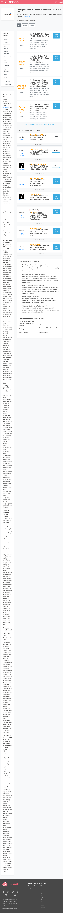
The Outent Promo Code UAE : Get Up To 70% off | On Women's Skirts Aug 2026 (39, 232)
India (41, 892)
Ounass (6, 42)
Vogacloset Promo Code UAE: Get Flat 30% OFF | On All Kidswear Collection (39, 198)
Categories (30, 888)
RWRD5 (55, 151)
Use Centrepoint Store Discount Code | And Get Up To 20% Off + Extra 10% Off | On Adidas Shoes (39, 83)
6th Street (6, 47)
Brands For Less (6, 52)
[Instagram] (8, 892)
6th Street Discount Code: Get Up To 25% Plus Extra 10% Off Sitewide (39, 152)
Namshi (6, 39)
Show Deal (56, 181)
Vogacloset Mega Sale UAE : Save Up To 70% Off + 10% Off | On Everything (39, 167)
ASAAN (55, 136)
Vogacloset (7, 57)
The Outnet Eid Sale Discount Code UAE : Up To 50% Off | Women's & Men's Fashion (38, 216)
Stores (29, 886)
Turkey (41, 902)
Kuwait (41, 890)
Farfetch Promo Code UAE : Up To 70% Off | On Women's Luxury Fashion (39, 248)
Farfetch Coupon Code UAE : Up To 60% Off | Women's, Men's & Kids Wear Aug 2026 (38, 182)
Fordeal (6, 78)
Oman (41, 904)
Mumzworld (7, 84)
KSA (41, 886)
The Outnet (6, 61)
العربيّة (61, 2)
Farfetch (6, 65)
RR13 (55, 166)
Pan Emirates (6, 70)
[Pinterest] (17, 892)
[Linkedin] (6, 895)
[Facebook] (3, 892)
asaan (13, 884)
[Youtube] (15, 895)
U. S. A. (41, 894)
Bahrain (42, 906)
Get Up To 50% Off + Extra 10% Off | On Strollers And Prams (39, 36)
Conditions (36, 896)
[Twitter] (13, 892)
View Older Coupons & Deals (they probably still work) (39, 124)
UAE (41, 888)
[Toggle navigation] (2, 2)
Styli (5, 74)
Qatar (41, 900)
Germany (42, 908)
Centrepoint (6, 107)
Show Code (56, 36)
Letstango (7, 81)
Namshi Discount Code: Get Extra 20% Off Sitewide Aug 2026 (38, 138)
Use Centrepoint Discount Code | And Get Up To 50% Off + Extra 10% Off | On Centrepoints (39, 107)
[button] (39, 144)
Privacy (35, 894)
